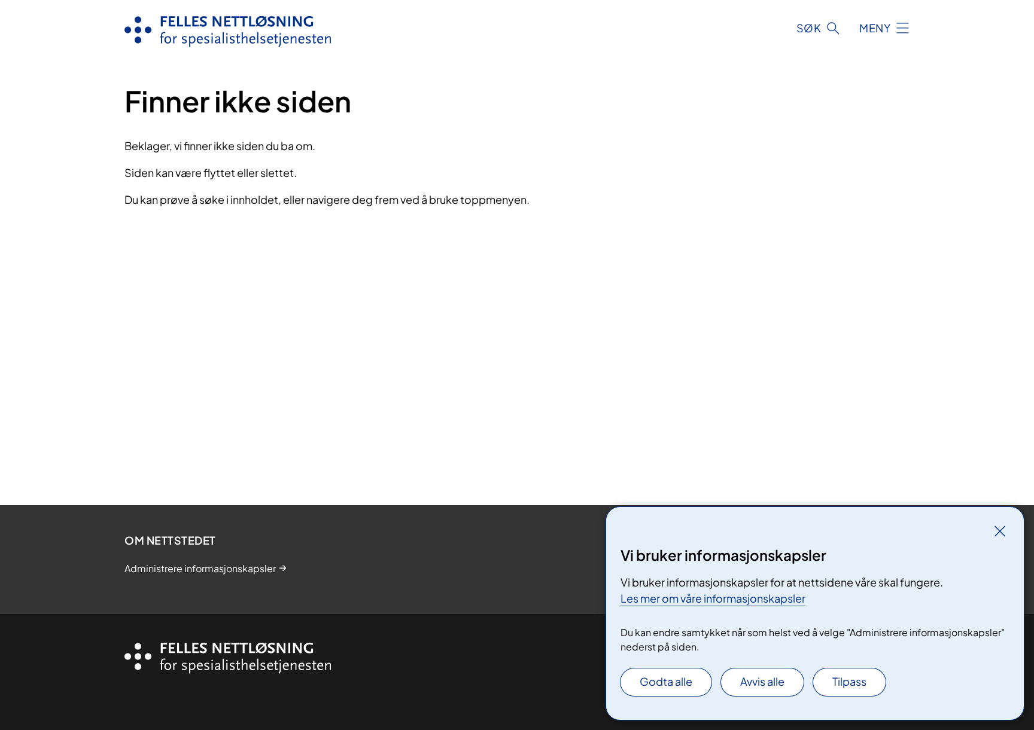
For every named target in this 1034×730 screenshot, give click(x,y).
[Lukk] (999, 530)
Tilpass (849, 681)
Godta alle (666, 681)
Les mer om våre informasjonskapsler (713, 598)
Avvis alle (762, 681)
